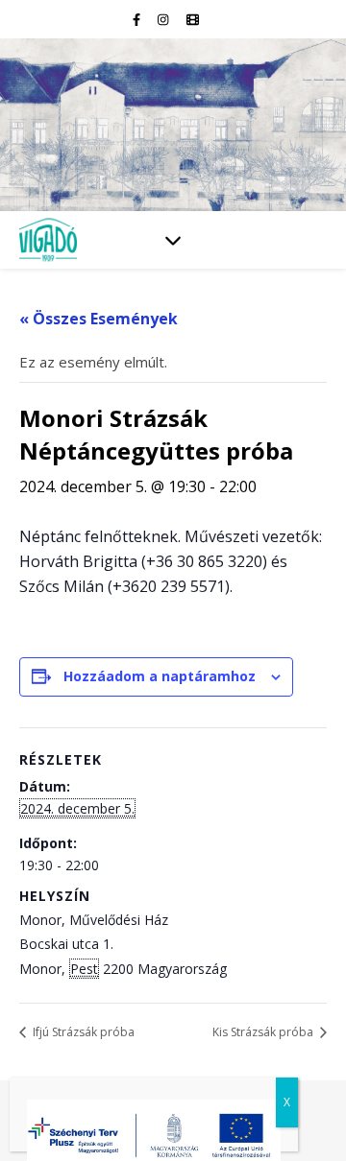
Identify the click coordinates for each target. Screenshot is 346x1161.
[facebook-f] (138, 19)
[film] (192, 19)
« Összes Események (98, 318)
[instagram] (164, 19)
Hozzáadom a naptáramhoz (159, 676)
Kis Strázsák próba (264, 1032)
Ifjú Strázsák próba (82, 1032)
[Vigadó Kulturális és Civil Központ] (173, 124)
